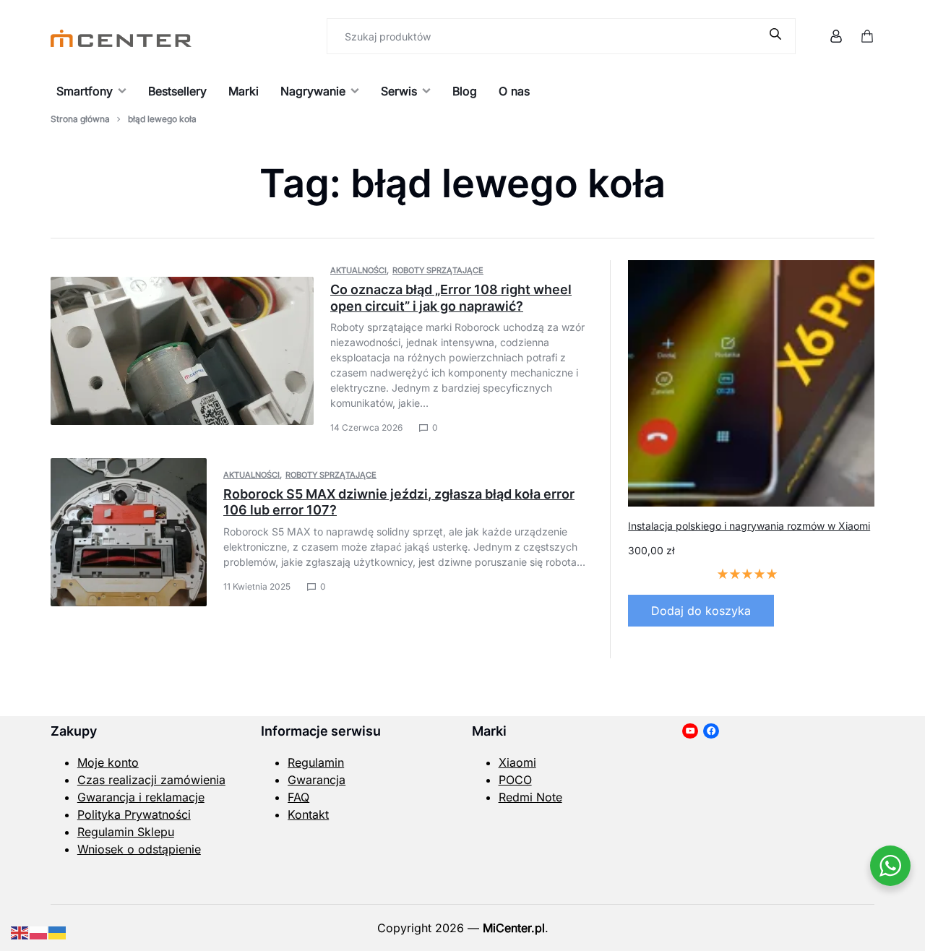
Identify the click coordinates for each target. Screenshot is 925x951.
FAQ (298, 797)
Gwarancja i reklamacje (141, 797)
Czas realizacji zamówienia (151, 780)
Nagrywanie (312, 91)
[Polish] (39, 931)
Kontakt (308, 814)
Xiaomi (517, 762)
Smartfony (84, 91)
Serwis (399, 91)
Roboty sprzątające (437, 270)
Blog (464, 91)
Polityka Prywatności (134, 814)
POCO (515, 780)
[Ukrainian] (57, 931)
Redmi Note (530, 797)
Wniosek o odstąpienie (139, 849)
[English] (20, 931)
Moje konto (108, 762)
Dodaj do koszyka (701, 610)
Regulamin (316, 762)
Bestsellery (177, 91)
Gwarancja (316, 780)
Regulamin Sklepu (125, 832)
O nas (514, 91)
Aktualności (358, 270)
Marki (243, 91)
